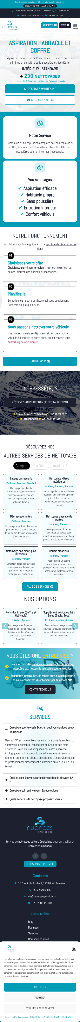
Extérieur (11, 483)
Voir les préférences (40, 1008)
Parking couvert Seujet (24, 342)
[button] (74, 949)
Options (26, 620)
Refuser (40, 997)
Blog (30, 922)
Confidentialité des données (16, 1017)
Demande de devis (38, 939)
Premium (21, 483)
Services (33, 933)
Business (33, 927)
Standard (50, 69)
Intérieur (30, 69)
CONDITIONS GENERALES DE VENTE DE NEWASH (51, 1017)
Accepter (40, 987)
